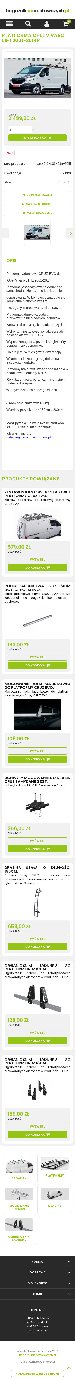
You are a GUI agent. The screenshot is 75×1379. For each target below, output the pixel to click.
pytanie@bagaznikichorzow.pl (28, 437)
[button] (9, 23)
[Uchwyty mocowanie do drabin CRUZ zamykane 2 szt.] (37, 806)
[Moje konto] (47, 23)
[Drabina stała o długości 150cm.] (37, 903)
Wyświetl (37, 559)
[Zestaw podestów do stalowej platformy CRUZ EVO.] (37, 524)
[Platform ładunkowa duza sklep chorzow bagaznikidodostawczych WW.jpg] (37, 232)
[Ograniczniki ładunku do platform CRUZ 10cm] (37, 997)
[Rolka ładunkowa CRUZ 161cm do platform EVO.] (37, 622)
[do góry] (69, 1368)
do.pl (37, 10)
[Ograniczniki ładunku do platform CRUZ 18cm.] (37, 1091)
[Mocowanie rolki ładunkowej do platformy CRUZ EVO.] (37, 716)
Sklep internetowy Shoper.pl (37, 1361)
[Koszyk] (65, 23)
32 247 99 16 (40, 1330)
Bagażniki (19, 1178)
